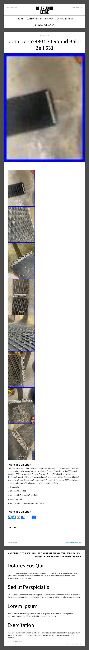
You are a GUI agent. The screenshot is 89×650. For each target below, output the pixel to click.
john (15, 543)
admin (45, 167)
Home (20, 18)
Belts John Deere (44, 10)
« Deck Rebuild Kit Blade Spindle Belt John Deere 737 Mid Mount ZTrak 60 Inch (44, 553)
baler (69, 543)
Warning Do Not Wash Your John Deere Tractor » (58, 556)
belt (72, 543)
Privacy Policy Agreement (59, 18)
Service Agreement (45, 24)
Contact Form (34, 18)
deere (76, 543)
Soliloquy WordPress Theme (73, 644)
